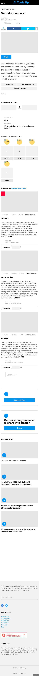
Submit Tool (5, 616)
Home (15, 673)
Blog (2, 627)
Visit (6, 57)
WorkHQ (5, 338)
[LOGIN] (37, 2)
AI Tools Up (21, 2)
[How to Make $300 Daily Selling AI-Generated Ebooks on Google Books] (19, 472)
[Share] (14, 28)
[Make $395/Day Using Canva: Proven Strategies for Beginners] (19, 495)
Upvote (8, 107)
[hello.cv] (19, 201)
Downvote (29, 107)
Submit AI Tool (19, 400)
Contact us (22, 673)
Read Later (9, 84)
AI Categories (5, 618)
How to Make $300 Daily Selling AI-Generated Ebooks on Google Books (16, 483)
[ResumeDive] (19, 261)
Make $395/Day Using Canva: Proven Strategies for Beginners (17, 507)
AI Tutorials (5, 623)
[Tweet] (28, 28)
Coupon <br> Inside (3, 193)
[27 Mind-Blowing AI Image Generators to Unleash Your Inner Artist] (19, 519)
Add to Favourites (28, 84)
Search (36, 598)
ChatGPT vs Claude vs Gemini (13, 461)
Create (19, 428)
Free (4, 94)
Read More (6, 247)
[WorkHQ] (19, 322)
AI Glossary (5, 621)
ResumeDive (7, 277)
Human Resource (18, 188)
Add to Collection (20, 88)
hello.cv (5, 218)
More (10, 237)
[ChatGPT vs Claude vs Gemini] (19, 450)
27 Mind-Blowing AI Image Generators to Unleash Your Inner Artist (18, 530)
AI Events (4, 625)
